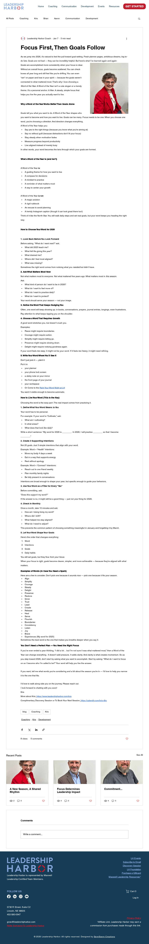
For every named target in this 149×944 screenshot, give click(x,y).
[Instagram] (21, 896)
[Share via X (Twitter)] (29, 729)
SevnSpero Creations (104, 936)
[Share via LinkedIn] (36, 729)
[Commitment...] (122, 772)
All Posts (10, 18)
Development (92, 18)
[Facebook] (9, 896)
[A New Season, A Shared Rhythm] (27, 772)
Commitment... (113, 788)
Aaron (57, 18)
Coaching (24, 18)
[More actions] (126, 38)
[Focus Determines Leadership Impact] (75, 772)
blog (24, 712)
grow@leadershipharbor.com (21, 922)
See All (139, 755)
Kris (36, 18)
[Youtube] (27, 896)
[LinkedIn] (15, 896)
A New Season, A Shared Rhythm (25, 790)
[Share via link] (43, 729)
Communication (72, 18)
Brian (46, 18)
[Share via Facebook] (22, 729)
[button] (114, 6)
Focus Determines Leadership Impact (68, 790)
